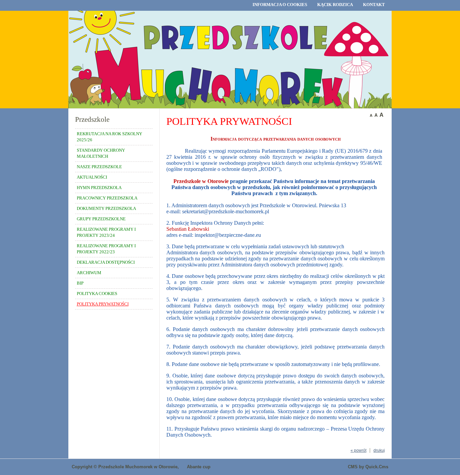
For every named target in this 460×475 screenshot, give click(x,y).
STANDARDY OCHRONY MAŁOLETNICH (101, 153)
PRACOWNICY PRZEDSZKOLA (107, 197)
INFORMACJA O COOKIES (280, 4)
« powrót (358, 450)
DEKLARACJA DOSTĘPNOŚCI (106, 262)
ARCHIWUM (89, 272)
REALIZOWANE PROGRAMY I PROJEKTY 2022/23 (106, 248)
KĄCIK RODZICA (335, 4)
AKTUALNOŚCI (92, 177)
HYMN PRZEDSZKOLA (99, 187)
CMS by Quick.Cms (368, 466)
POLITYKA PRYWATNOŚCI (103, 303)
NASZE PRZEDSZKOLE (99, 166)
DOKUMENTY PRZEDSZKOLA (106, 208)
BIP (80, 283)
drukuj (379, 450)
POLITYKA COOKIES (97, 293)
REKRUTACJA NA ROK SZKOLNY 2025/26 (109, 136)
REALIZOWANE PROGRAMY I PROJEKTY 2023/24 (106, 232)
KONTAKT (374, 4)
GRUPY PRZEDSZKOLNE (101, 218)
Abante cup (198, 466)
